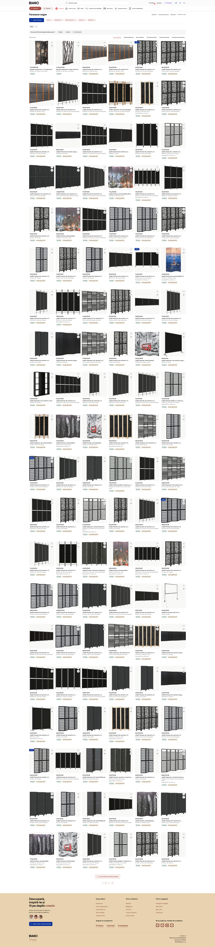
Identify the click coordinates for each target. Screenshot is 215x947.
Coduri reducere (131, 912)
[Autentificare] (184, 3)
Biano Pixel (159, 906)
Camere (48, 8)
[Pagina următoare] (112, 883)
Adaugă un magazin (162, 903)
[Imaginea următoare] (53, 52)
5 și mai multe (77, 32)
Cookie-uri (183, 936)
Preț (48, 20)
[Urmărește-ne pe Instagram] (157, 925)
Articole (128, 909)
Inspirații (159, 3)
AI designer (169, 3)
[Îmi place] (52, 42)
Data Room (159, 912)
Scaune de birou (122, 8)
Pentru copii (72, 8)
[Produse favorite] (180, 3)
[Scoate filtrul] (36, 26)
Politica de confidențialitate (177, 938)
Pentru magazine (162, 899)
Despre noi (99, 903)
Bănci (82, 8)
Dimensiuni (57, 20)
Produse (99, 926)
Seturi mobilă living (137, 8)
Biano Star (159, 909)
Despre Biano (100, 899)
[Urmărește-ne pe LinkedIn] (172, 925)
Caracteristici (100, 915)
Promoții (61, 8)
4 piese (68, 32)
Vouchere (152, 3)
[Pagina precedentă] (102, 883)
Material (90, 20)
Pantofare (110, 8)
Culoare (81, 20)
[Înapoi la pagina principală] (37, 3)
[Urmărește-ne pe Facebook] (162, 925)
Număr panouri (70, 20)
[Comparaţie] (52, 45)
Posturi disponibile (102, 906)
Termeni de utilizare (180, 940)
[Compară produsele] (176, 3)
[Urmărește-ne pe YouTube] (167, 925)
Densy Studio (130, 915)
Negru (31, 26)
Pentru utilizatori (132, 899)
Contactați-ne (100, 909)
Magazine (129, 906)
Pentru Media (100, 912)
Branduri (128, 903)
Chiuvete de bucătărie (95, 8)
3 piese (60, 32)
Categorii (35, 8)
